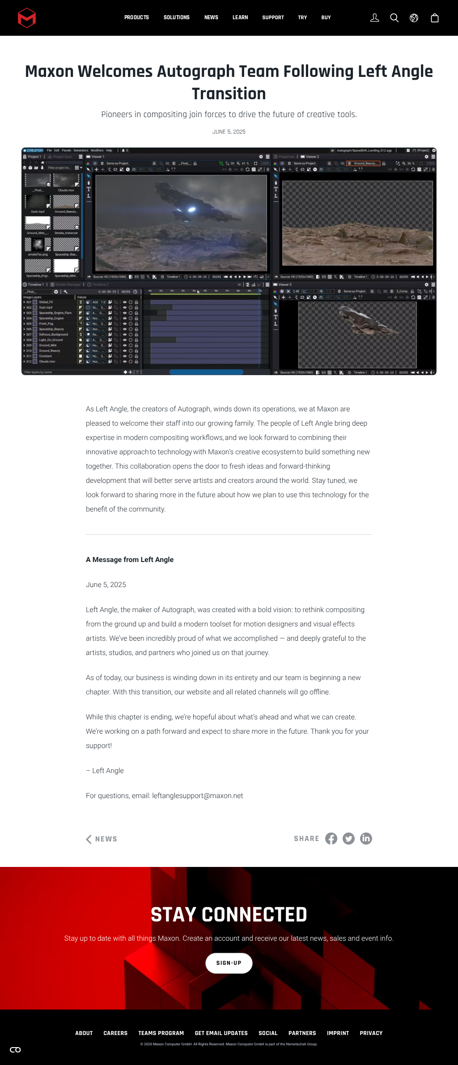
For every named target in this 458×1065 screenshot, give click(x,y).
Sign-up (229, 963)
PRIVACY (371, 1033)
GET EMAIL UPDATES (221, 1033)
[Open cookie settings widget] (15, 1050)
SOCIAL (268, 1033)
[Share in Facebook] (331, 839)
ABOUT (84, 1033)
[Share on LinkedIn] (366, 839)
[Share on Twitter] (349, 839)
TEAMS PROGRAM (161, 1033)
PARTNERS (302, 1033)
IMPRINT (338, 1033)
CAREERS (115, 1033)
